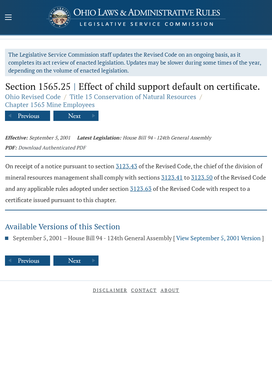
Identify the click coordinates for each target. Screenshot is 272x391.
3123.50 (202, 177)
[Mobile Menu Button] (8, 18)
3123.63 (141, 189)
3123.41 (172, 177)
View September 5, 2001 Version (218, 238)
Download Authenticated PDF (52, 147)
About (170, 290)
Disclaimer (110, 290)
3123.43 (126, 166)
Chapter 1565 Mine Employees (50, 104)
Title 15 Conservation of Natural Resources (133, 96)
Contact (144, 290)
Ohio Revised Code (33, 96)
